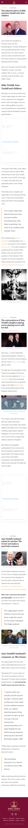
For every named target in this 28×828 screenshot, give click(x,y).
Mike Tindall (19, 385)
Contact (23, 820)
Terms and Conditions (8, 820)
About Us (5, 818)
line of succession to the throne (12, 265)
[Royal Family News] (14, 2)
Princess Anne (6, 247)
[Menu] (2, 2)
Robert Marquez (13, 7)
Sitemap (17, 820)
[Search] (26, 2)
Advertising (12, 818)
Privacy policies (20, 818)
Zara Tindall (4, 7)
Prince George (17, 362)
